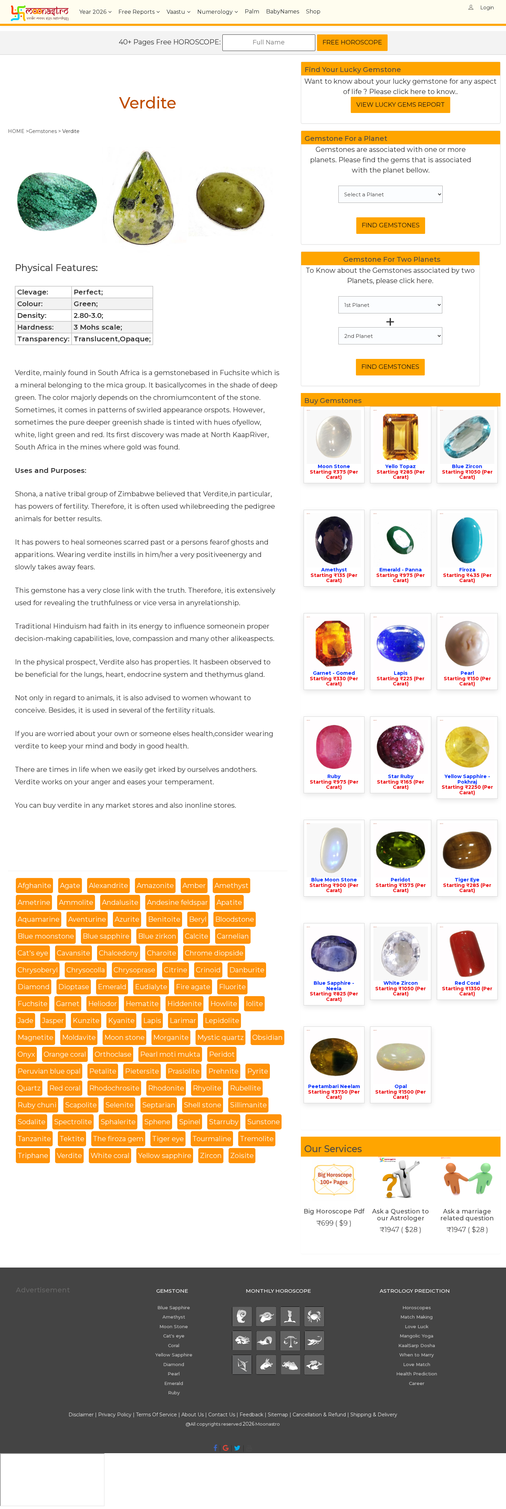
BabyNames (282, 11)
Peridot (222, 1054)
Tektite (72, 1139)
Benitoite (164, 919)
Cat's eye (33, 953)
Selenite (119, 1105)
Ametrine (34, 902)
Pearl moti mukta (170, 1054)
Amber (194, 885)
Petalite (102, 1071)
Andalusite (120, 902)
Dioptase (73, 987)
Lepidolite (222, 1020)
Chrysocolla (85, 970)
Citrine (175, 970)
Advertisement (43, 1290)
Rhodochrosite (114, 1088)
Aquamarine (39, 919)
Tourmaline (211, 1139)
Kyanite (121, 1020)
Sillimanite (248, 1105)
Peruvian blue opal (49, 1071)
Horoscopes (416, 1307)
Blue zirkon (157, 936)
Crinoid (208, 970)
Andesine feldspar (177, 902)
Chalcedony (118, 953)
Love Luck (417, 1326)
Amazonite (155, 885)
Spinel (189, 1122)
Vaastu (176, 12)
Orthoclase (113, 1054)
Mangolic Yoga (416, 1336)
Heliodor (102, 1004)
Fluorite (232, 987)
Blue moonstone (46, 936)
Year (92, 12)
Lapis (152, 1020)
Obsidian (267, 1037)
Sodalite (31, 1122)
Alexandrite (108, 885)
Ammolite (76, 902)
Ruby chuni (37, 1105)
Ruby (174, 1392)
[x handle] (237, 1448)
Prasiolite (184, 1071)
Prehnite (223, 1071)
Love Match (416, 1364)
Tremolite (257, 1139)
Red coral (65, 1088)
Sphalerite (118, 1122)
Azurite (127, 919)
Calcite (196, 936)
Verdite (69, 1155)
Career (416, 1383)
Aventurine (87, 919)
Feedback (251, 1415)
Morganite (171, 1037)
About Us (192, 1415)
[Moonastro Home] (39, 8)
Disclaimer (81, 1415)
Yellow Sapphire (173, 1354)
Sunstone (263, 1122)
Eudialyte (151, 987)
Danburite (246, 970)
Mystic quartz (220, 1037)
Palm (252, 11)
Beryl (198, 919)
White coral (110, 1155)
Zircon (211, 1155)
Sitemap (278, 1415)
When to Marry (416, 1354)
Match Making (416, 1317)
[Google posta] (226, 1448)
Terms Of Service (156, 1415)
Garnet (68, 1004)
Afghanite (34, 885)
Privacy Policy (114, 1415)
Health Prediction (416, 1373)
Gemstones (43, 131)
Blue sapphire (106, 936)
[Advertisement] (73, 1345)
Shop (313, 11)
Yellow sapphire (164, 1155)
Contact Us (221, 1415)
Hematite (142, 1004)
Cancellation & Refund (319, 1415)
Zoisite (242, 1155)
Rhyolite (207, 1088)
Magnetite (35, 1037)
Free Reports (136, 12)
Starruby (224, 1122)
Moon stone (124, 1037)
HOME (16, 131)
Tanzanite (34, 1139)
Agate (70, 885)
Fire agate (193, 987)
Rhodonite (166, 1088)
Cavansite (73, 953)
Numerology (215, 12)
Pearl (174, 1373)
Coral (173, 1345)
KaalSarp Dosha (416, 1345)
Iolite (254, 1004)
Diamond (34, 987)
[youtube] (249, 1448)
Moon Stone (173, 1326)
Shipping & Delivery (373, 1415)
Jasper (53, 1020)
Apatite (229, 902)
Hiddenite (184, 1004)
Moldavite (79, 1037)
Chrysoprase (134, 970)
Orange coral (65, 1054)
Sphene (157, 1122)
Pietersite (142, 1071)
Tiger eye (168, 1139)
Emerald (112, 987)
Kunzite (86, 1020)
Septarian (158, 1105)
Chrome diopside (214, 953)
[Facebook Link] (215, 1448)
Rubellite (245, 1088)
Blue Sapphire (173, 1307)
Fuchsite (33, 1004)
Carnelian (233, 936)
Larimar (183, 1020)
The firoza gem (118, 1139)
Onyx (26, 1054)
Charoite (161, 953)
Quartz (29, 1088)
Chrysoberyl (38, 970)
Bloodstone (234, 919)
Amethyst (231, 885)
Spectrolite (73, 1122)
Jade (25, 1020)
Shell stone (202, 1105)
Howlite (223, 1004)
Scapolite (81, 1105)
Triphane (33, 1155)
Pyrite (257, 1071)
